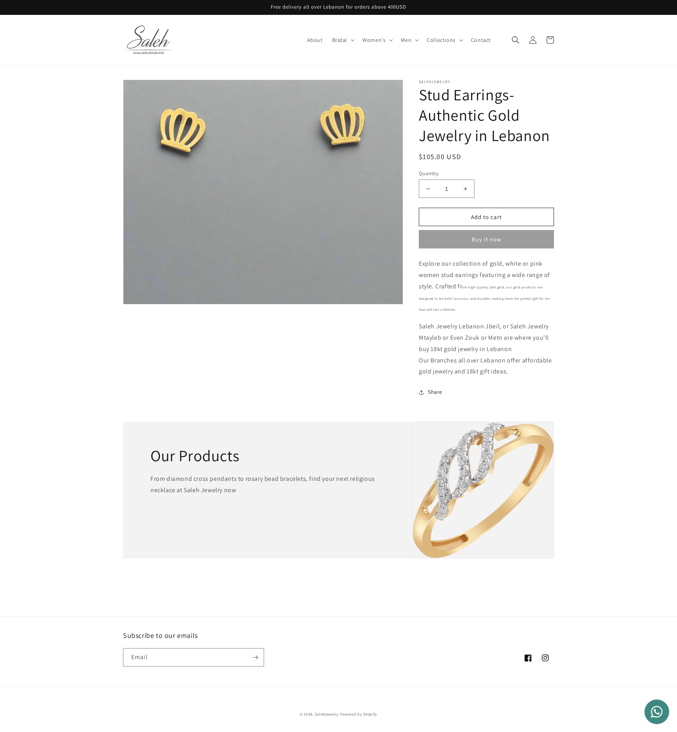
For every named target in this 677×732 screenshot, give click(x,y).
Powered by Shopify (359, 714)
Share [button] (435, 391)
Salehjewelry (326, 714)
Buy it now (486, 239)
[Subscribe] (255, 657)
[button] (343, 40)
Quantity (428, 173)
